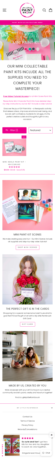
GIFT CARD (27, 324)
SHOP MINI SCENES (27, 247)
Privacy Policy (27, 425)
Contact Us (27, 417)
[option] (27, 23)
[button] (14, 167)
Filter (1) (14, 130)
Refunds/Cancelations (27, 429)
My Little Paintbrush (27, 408)
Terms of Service (27, 421)
